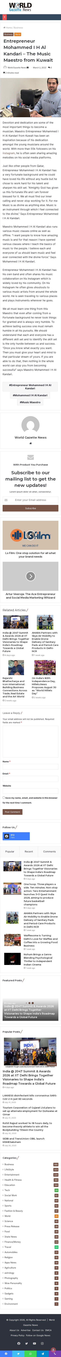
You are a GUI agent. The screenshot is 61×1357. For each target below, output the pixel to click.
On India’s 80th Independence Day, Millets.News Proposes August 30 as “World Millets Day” (44, 686)
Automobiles (11, 1252)
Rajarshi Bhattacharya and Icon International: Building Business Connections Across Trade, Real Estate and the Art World (15, 687)
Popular (9, 851)
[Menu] (4, 8)
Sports (8, 1205)
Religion (9, 1257)
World (17, 34)
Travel (8, 1247)
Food (7, 1231)
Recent (29, 851)
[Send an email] (28, 67)
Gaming (9, 1298)
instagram (9, 153)
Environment (11, 1304)
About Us (14, 1330)
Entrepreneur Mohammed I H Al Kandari (31, 386)
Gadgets (9, 1293)
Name (6, 761)
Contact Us (38, 1330)
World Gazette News (17, 67)
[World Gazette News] (20, 7)
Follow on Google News (38, 1335)
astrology (9, 1273)
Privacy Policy (17, 1335)
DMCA (48, 1330)
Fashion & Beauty (14, 1211)
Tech (7, 1190)
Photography (11, 1278)
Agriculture (10, 1267)
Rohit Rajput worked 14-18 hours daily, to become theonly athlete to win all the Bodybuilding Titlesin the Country (27, 1126)
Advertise (26, 1330)
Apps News (10, 1262)
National (9, 1200)
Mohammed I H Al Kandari (30, 395)
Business (18, 27)
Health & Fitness (13, 1180)
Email (6, 773)
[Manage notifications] (53, 1349)
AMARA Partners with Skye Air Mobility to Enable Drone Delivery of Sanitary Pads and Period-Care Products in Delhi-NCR (45, 642)
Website (7, 785)
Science (9, 1221)
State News (11, 1236)
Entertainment (12, 1174)
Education (10, 1185)
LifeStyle (9, 1169)
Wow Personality (13, 1283)
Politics (8, 1288)
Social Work (11, 1195)
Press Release (12, 1226)
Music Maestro (31, 402)
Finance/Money (13, 1242)
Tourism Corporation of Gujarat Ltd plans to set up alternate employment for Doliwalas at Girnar (30, 1111)
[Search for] (57, 8)
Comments (49, 851)
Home (8, 27)
